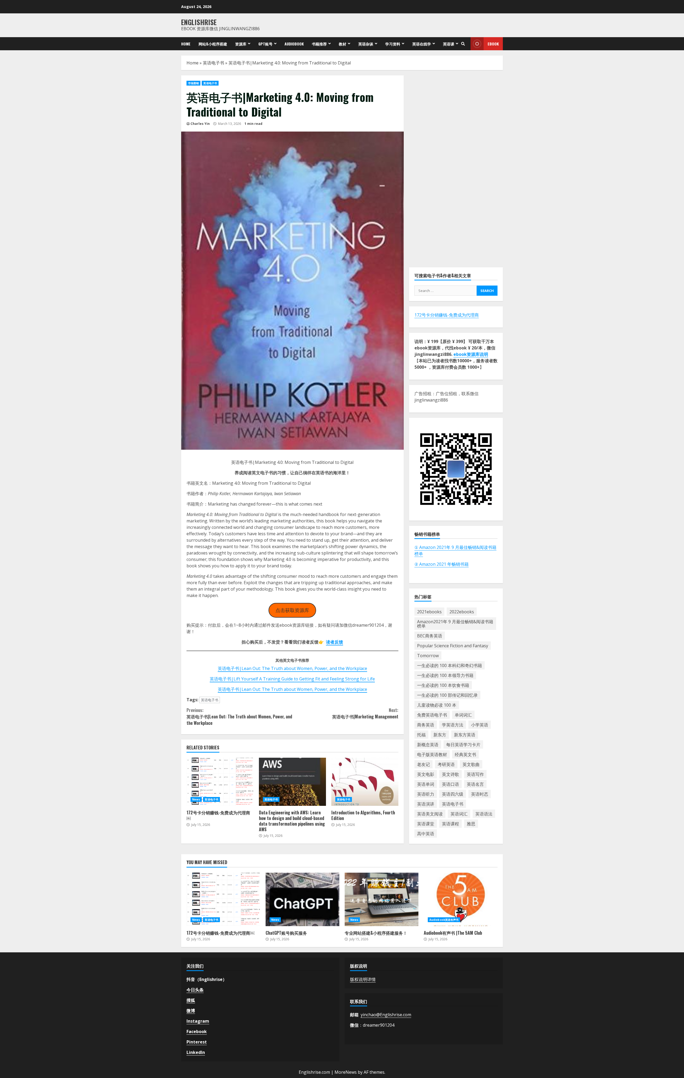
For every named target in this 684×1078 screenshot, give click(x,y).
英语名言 (475, 784)
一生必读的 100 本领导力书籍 (445, 675)
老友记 (423, 764)
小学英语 (479, 724)
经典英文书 (465, 754)
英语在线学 (421, 44)
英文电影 (425, 774)
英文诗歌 (450, 774)
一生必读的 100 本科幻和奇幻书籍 (449, 665)
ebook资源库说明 (470, 354)
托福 (421, 734)
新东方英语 (464, 734)
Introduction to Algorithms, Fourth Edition (364, 782)
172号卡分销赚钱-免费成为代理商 (446, 315)
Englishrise (199, 22)
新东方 (439, 734)
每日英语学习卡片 (463, 744)
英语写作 (475, 774)
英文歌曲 (471, 764)
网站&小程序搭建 (213, 44)
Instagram (197, 1021)
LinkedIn (195, 1052)
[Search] (463, 44)
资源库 (240, 44)
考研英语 (446, 764)
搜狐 (190, 1000)
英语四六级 (452, 794)
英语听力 (425, 794)
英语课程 (450, 823)
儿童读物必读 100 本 (436, 705)
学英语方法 (452, 724)
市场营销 (193, 83)
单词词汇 (463, 715)
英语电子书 (213, 63)
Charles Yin (200, 123)
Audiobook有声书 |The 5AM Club (461, 899)
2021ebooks (429, 611)
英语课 (448, 44)
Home (186, 44)
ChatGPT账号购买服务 (302, 899)
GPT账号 (265, 44)
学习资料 (392, 44)
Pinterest (196, 1042)
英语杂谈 (365, 44)
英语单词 (425, 784)
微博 (190, 1011)
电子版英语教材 (432, 754)
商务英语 (425, 724)
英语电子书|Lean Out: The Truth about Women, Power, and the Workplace (292, 668)
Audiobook (294, 44)
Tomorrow (428, 655)
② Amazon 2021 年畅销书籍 (441, 564)
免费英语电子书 (432, 715)
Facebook (196, 1031)
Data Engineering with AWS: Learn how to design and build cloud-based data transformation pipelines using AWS (292, 782)
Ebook (493, 44)
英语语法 (483, 814)
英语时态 (479, 794)
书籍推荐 (319, 44)
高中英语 (425, 833)
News (196, 799)
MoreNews (346, 1072)
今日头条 (195, 990)
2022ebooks (461, 611)
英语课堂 (425, 823)
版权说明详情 (363, 979)
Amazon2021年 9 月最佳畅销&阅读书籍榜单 (455, 623)
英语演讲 (425, 804)
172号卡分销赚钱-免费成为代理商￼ (220, 782)
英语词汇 (459, 814)
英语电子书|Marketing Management (365, 713)
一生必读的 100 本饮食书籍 (443, 685)
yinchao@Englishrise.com (386, 1015)
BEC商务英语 (429, 635)
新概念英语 (427, 744)
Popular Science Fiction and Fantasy (452, 645)
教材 (342, 44)
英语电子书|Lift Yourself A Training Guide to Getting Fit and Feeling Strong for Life (292, 679)
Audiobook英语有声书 (443, 920)
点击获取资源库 (292, 610)
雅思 (471, 823)
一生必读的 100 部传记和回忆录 (447, 695)
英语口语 (450, 784)
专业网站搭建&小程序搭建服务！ (381, 899)
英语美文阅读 (430, 814)
